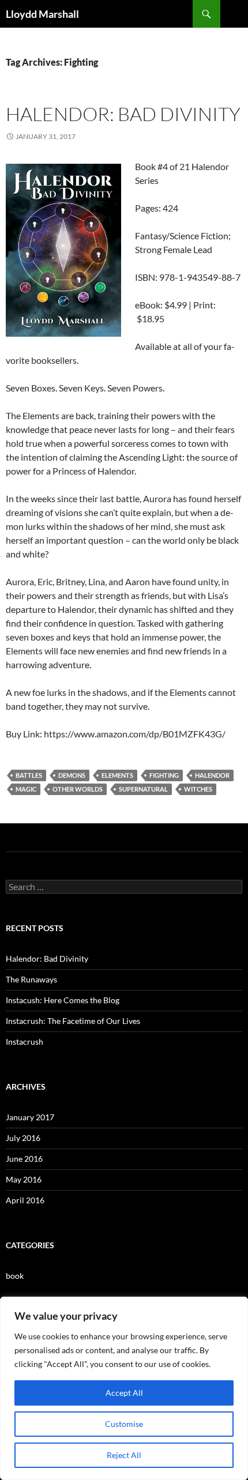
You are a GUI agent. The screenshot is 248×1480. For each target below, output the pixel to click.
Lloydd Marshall (42, 13)
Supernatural (143, 789)
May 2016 (24, 1179)
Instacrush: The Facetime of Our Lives (73, 1021)
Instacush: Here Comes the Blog (62, 1000)
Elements (117, 775)
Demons (71, 775)
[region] (124, 1388)
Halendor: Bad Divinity (123, 114)
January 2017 (30, 1117)
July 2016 (23, 1138)
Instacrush (24, 1041)
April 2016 (25, 1200)
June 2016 (24, 1158)
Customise (124, 1424)
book (15, 1276)
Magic (26, 789)
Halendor (212, 775)
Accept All (124, 1393)
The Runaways (31, 979)
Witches (198, 789)
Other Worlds (77, 789)
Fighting (164, 775)
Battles (29, 775)
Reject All (124, 1455)
